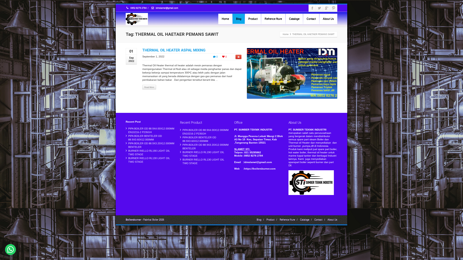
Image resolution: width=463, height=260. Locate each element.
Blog (238, 18)
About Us (328, 18)
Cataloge (294, 18)
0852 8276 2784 (138, 8)
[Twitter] (319, 8)
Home (225, 18)
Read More (149, 87)
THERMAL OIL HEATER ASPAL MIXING (173, 50)
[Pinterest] (333, 8)
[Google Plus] (326, 8)
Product (253, 18)
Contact (311, 18)
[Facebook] (312, 8)
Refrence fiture (273, 18)
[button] (10, 249)
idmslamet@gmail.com (166, 8)
